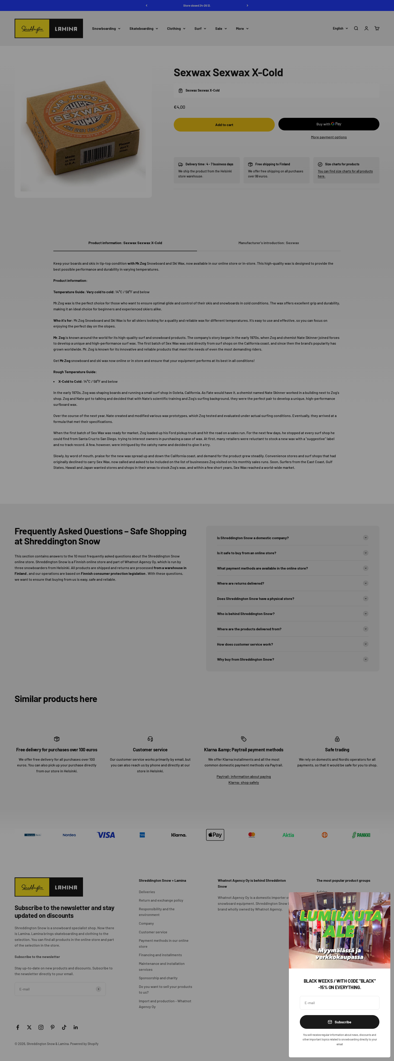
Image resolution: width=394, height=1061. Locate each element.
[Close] (381, 902)
